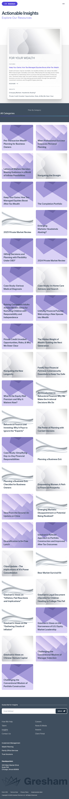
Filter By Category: (34, 110)
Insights (5, 730)
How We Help (7, 722)
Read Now (12, 83)
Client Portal (40, 734)
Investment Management (11, 743)
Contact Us (6, 734)
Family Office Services (10, 750)
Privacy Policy (24, 792)
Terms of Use (14, 792)
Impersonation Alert (36, 792)
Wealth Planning (7, 747)
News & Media (41, 726)
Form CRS (5, 792)
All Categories (7, 113)
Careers (38, 722)
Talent (4, 726)
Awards (38, 730)
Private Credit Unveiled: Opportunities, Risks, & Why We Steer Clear (31, 96)
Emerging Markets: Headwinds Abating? (22, 93)
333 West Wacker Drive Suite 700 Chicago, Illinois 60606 (10, 767)
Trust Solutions (7, 754)
